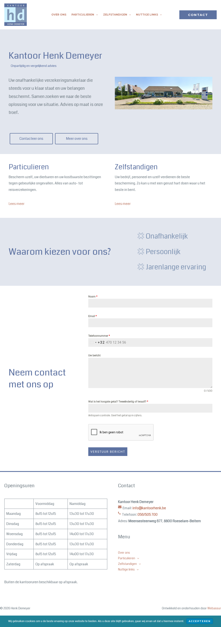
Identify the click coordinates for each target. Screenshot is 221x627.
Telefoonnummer (99, 335)
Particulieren (82, 14)
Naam (92, 296)
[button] (96, 14)
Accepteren (200, 621)
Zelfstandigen (115, 14)
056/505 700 (147, 514)
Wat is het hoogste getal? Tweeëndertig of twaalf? (118, 401)
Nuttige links (147, 14)
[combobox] (96, 342)
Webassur (214, 608)
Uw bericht (94, 355)
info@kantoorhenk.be (149, 508)
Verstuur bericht (107, 451)
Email (92, 316)
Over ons (58, 14)
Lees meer (16, 203)
